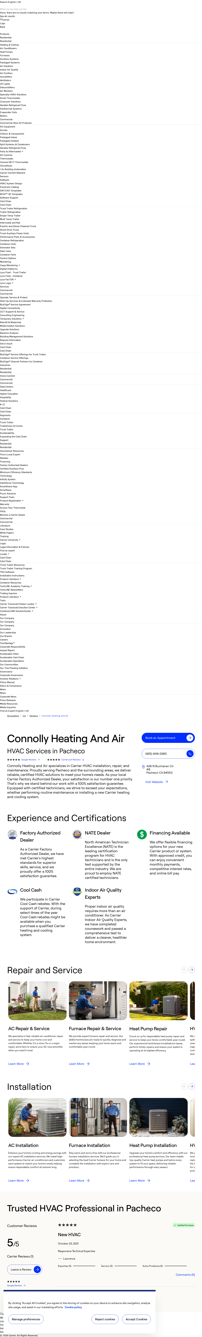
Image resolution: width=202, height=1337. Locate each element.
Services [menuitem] (4, 286)
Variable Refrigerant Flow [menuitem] (13, 105)
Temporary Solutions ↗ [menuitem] (12, 318)
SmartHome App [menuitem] (8, 486)
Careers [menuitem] (4, 639)
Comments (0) (185, 1274)
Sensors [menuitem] (4, 176)
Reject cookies (105, 1319)
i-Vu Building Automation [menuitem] (13, 169)
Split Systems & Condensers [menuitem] (15, 144)
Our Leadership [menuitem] (8, 632)
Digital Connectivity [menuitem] (10, 307)
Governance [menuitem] (6, 671)
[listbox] (101, 1023)
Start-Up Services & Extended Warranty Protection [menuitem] (26, 300)
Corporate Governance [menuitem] (11, 675)
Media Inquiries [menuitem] (8, 707)
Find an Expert (8, 710)
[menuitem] (6, 37)
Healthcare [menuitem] (5, 390)
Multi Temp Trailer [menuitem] (9, 219)
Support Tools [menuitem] (7, 497)
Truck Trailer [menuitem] (6, 422)
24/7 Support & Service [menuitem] (12, 311)
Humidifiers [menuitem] (6, 76)
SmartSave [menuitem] (5, 489)
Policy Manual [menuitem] (7, 682)
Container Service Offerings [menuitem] (14, 357)
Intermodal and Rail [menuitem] (10, 222)
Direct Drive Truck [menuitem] (9, 229)
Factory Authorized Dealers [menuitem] (14, 465)
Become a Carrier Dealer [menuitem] (12, 514)
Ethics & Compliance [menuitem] (11, 685)
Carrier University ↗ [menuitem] (10, 539)
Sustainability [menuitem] (7, 432)
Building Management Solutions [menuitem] (16, 336)
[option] (37, 1023)
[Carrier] (101, 21)
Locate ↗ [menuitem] (4, 553)
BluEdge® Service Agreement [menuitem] (15, 304)
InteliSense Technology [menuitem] (12, 482)
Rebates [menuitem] (4, 457)
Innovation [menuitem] (5, 628)
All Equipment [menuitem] (7, 126)
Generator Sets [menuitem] (7, 247)
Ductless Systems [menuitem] (9, 58)
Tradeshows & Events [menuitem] (11, 425)
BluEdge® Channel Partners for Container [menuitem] (21, 361)
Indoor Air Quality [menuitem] (9, 69)
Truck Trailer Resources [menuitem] (12, 564)
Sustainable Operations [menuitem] (12, 660)
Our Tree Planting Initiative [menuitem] (14, 667)
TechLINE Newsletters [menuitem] (11, 589)
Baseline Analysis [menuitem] (9, 332)
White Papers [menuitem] (7, 532)
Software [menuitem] (4, 179)
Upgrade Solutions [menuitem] (9, 329)
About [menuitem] (3, 614)
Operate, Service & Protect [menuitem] (13, 297)
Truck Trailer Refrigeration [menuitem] (13, 208)
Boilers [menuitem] (3, 115)
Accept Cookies (136, 1319)
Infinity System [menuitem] (8, 479)
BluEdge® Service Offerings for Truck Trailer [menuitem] (23, 354)
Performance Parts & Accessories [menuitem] (17, 236)
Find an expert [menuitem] (7, 550)
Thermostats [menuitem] (6, 158)
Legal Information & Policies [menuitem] (14, 546)
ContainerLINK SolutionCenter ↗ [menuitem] (16, 610)
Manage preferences (26, 1319)
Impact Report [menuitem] (7, 650)
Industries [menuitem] (5, 364)
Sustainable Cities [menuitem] (9, 653)
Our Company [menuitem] (7, 625)
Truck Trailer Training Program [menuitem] (16, 568)
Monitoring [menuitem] (5, 261)
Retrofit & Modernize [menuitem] (10, 322)
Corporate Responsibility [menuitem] (12, 646)
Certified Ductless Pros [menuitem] (12, 468)
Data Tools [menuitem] (5, 251)
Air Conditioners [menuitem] (8, 48)
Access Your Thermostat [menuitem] (12, 507)
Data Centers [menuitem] (6, 386)
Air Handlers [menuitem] (6, 65)
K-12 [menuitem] (2, 404)
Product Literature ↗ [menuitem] (10, 579)
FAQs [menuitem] (3, 511)
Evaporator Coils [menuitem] (8, 112)
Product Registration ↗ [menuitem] (12, 500)
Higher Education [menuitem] (9, 393)
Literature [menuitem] (5, 525)
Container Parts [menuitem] (8, 254)
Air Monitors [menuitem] (6, 90)
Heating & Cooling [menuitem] (9, 44)
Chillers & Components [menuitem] (12, 133)
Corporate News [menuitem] (8, 696)
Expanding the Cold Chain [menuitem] (13, 436)
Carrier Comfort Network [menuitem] (12, 172)
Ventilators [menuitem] (5, 80)
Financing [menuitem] (5, 461)
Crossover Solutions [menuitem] (10, 101)
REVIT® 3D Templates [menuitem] (11, 194)
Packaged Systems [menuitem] (10, 62)
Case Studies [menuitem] (6, 529)
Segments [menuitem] (5, 415)
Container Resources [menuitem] (10, 582)
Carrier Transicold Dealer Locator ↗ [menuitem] (18, 603)
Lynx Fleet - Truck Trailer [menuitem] (13, 272)
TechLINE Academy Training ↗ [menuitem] (16, 586)
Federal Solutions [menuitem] (9, 400)
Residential (6, 40)
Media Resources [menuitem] (9, 703)
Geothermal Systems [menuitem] (11, 108)
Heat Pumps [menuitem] (6, 51)
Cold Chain (5, 204)
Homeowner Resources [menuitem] (12, 450)
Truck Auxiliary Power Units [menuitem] (14, 233)
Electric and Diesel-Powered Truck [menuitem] (18, 226)
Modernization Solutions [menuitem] (12, 325)
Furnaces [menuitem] (5, 55)
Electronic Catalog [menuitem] (9, 186)
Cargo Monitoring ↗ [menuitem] (10, 265)
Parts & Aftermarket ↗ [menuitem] (11, 151)
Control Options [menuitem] (8, 258)
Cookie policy (73, 1307)
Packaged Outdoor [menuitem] (9, 140)
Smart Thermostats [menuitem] (10, 97)
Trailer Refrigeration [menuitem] (10, 211)
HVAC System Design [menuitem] (11, 183)
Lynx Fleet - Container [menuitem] (11, 275)
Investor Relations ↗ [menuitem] (10, 678)
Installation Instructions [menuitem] (12, 575)
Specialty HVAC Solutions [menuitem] (13, 94)
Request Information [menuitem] (10, 339)
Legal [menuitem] (3, 543)
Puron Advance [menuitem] (8, 493)
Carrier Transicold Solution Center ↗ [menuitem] (19, 607)
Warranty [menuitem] (4, 504)
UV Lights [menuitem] (5, 83)
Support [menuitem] (4, 440)
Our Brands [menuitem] (6, 635)
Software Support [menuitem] (9, 197)
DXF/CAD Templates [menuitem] (10, 190)
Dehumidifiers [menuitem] (7, 87)
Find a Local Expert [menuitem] (10, 454)
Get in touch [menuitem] (6, 343)
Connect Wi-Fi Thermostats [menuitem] (14, 162)
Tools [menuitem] (3, 600)
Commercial (6, 122)
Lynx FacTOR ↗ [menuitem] (8, 279)
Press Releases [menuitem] (8, 700)
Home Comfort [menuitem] (7, 375)
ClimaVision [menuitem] (6, 165)
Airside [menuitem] (3, 130)
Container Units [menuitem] (8, 243)
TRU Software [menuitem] (7, 571)
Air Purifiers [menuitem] (6, 73)
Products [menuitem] (4, 33)
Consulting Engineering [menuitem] (12, 315)
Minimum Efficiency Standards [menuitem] (16, 472)
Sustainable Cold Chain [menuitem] (12, 657)
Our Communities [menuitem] (9, 664)
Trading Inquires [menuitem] (8, 593)
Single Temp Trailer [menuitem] (10, 215)
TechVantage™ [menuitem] (7, 643)
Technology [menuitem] (6, 475)
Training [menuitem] (4, 536)
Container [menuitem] (5, 418)
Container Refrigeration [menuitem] (12, 240)
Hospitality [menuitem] (5, 397)
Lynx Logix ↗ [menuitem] (6, 282)
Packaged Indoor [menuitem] (8, 137)
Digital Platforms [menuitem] (9, 268)
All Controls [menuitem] (6, 154)
